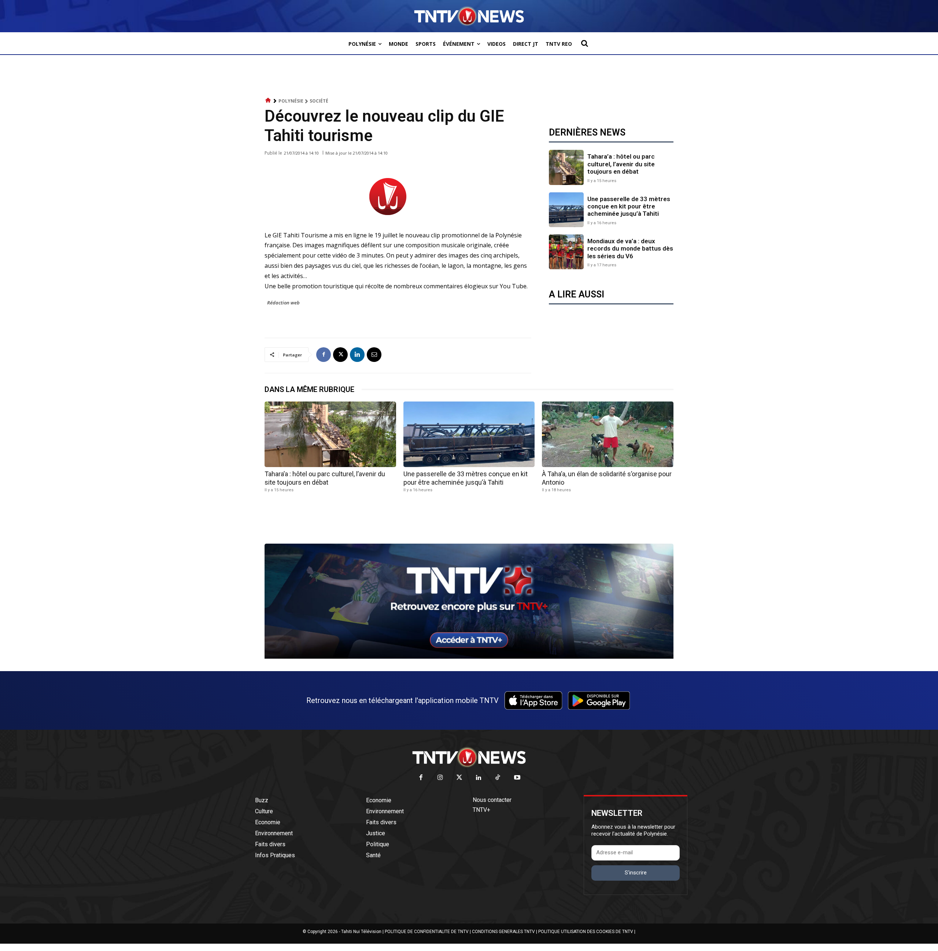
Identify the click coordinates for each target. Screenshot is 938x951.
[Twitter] (460, 778)
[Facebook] (323, 354)
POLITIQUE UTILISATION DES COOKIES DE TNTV (585, 931)
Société (319, 101)
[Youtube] (517, 778)
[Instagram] (440, 778)
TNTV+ (481, 809)
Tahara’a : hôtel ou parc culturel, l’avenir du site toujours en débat (621, 164)
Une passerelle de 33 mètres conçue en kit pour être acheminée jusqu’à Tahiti (628, 206)
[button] (584, 43)
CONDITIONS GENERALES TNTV (503, 931)
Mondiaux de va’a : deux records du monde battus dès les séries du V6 (630, 248)
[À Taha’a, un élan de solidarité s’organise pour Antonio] (607, 434)
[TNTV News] (469, 757)
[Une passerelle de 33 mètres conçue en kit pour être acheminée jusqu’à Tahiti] (566, 209)
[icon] (268, 100)
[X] (340, 354)
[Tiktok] (498, 778)
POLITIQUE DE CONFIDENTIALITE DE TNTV (427, 931)
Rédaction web (283, 302)
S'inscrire (636, 872)
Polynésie (290, 101)
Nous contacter (492, 799)
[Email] (374, 354)
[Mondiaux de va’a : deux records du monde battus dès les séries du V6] (566, 251)
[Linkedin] (357, 354)
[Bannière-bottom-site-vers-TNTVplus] (469, 657)
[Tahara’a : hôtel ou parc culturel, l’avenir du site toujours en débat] (566, 167)
